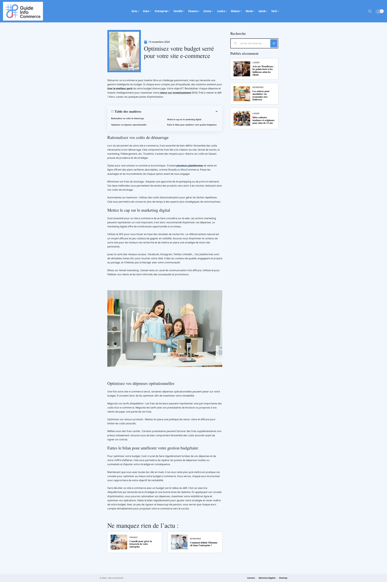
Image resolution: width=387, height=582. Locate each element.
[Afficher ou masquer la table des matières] (179, 111)
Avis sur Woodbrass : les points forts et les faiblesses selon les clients (263, 70)
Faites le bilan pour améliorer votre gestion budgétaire (192, 124)
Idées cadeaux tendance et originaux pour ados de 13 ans (263, 120)
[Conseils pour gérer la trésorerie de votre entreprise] (119, 542)
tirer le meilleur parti (120, 88)
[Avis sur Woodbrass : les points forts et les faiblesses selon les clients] (242, 68)
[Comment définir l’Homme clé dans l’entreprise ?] (179, 542)
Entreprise (195, 539)
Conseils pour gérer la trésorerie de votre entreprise (140, 543)
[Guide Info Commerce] (23, 11)
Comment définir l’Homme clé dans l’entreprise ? (203, 544)
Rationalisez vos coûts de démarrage (127, 118)
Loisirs (256, 62)
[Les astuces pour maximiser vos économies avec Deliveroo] (242, 93)
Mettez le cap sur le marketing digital (184, 119)
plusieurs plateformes (189, 165)
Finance (133, 537)
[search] (369, 11)
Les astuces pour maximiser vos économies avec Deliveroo (261, 95)
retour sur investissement (175, 92)
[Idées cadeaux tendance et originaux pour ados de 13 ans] (242, 118)
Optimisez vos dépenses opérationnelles (128, 124)
